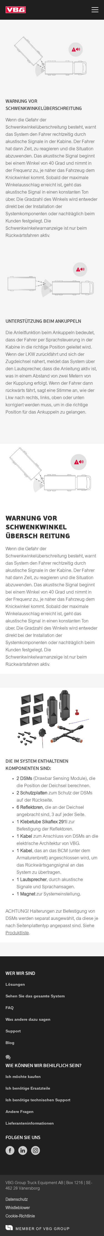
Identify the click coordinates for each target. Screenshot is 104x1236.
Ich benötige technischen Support (38, 1100)
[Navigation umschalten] (95, 10)
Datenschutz (17, 1200)
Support (13, 1031)
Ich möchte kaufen (23, 1076)
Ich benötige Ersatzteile (28, 1088)
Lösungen (15, 984)
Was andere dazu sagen (28, 1019)
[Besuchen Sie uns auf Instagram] (35, 1153)
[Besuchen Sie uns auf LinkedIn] (22, 1153)
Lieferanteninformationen (30, 1123)
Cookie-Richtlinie (20, 1216)
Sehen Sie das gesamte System (35, 996)
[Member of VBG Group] (37, 1227)
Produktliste (17, 933)
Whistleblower (18, 1208)
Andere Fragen (20, 1111)
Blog (10, 1042)
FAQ (10, 1007)
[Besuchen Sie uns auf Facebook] (10, 1153)
